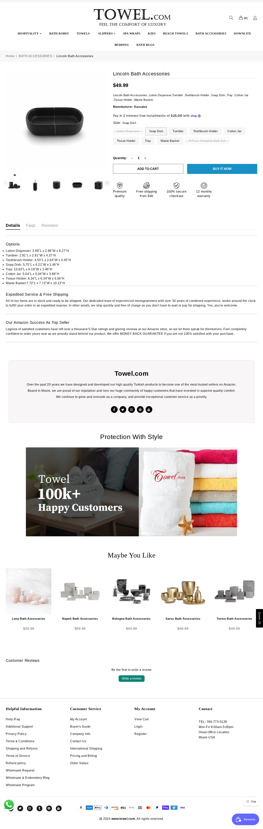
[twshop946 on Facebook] (114, 409)
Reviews (49, 225)
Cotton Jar (234, 131)
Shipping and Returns (22, 748)
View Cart (141, 719)
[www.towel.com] (131, 18)
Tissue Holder (126, 140)
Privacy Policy (16, 733)
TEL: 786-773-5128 (213, 721)
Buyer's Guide (80, 726)
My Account (78, 719)
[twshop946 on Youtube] (149, 409)
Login (138, 726)
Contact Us (78, 741)
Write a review (131, 678)
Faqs (31, 225)
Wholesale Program (20, 785)
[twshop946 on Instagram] (131, 409)
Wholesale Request (20, 770)
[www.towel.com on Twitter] (20, 808)
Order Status (79, 763)
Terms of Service (18, 755)
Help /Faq (13, 719)
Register (140, 733)
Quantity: (120, 158)
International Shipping (86, 748)
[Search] (231, 18)
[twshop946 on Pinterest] (140, 409)
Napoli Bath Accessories (80, 618)
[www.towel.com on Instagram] (30, 808)
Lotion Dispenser (128, 131)
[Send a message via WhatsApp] (9, 805)
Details (13, 225)
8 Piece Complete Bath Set (207, 140)
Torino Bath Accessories (234, 618)
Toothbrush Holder (205, 131)
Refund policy (16, 763)
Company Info (80, 733)
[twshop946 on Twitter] (123, 409)
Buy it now (222, 168)
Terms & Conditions (20, 741)
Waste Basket (170, 140)
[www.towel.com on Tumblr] (39, 808)
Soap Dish (156, 131)
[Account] (255, 18)
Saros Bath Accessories (183, 618)
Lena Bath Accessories (28, 618)
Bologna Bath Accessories (131, 618)
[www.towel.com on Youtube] (59, 808)
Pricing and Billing (83, 755)
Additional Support (19, 726)
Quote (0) (259, 618)
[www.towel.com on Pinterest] (49, 808)
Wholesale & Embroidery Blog (28, 777)
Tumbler (178, 131)
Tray (148, 140)
